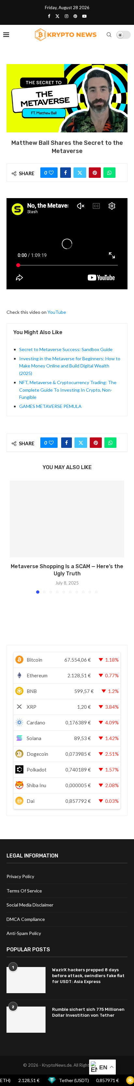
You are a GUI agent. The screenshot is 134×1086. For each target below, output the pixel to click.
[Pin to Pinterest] (95, 172)
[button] (15, 536)
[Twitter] (57, 16)
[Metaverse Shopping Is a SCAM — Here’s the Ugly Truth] (67, 519)
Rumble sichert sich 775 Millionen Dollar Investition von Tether (88, 1012)
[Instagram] (66, 16)
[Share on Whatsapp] (109, 172)
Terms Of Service (24, 890)
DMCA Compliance (26, 919)
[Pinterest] (75, 16)
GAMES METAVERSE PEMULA (50, 406)
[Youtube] (84, 16)
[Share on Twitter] (80, 172)
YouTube (56, 312)
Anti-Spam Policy (24, 933)
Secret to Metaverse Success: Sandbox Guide (66, 349)
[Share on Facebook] (65, 172)
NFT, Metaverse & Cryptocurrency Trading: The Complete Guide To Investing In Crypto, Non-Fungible (67, 390)
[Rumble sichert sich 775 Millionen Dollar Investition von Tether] (26, 1020)
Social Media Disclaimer (30, 905)
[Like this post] (51, 172)
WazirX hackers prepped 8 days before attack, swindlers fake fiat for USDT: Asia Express (88, 975)
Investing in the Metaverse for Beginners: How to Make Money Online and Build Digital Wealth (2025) (69, 366)
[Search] (109, 34)
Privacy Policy (20, 876)
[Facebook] (49, 16)
